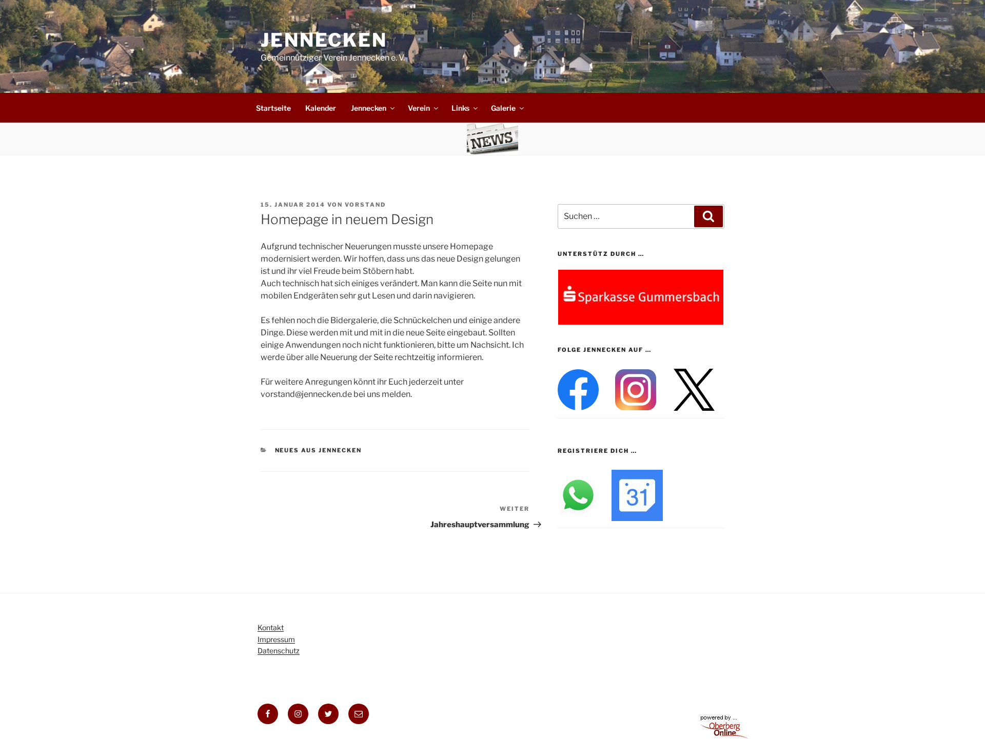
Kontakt (271, 627)
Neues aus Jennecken (318, 450)
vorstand (365, 204)
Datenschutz (279, 650)
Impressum (276, 639)
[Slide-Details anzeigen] (640, 297)
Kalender (320, 108)
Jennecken (324, 40)
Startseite (273, 108)
